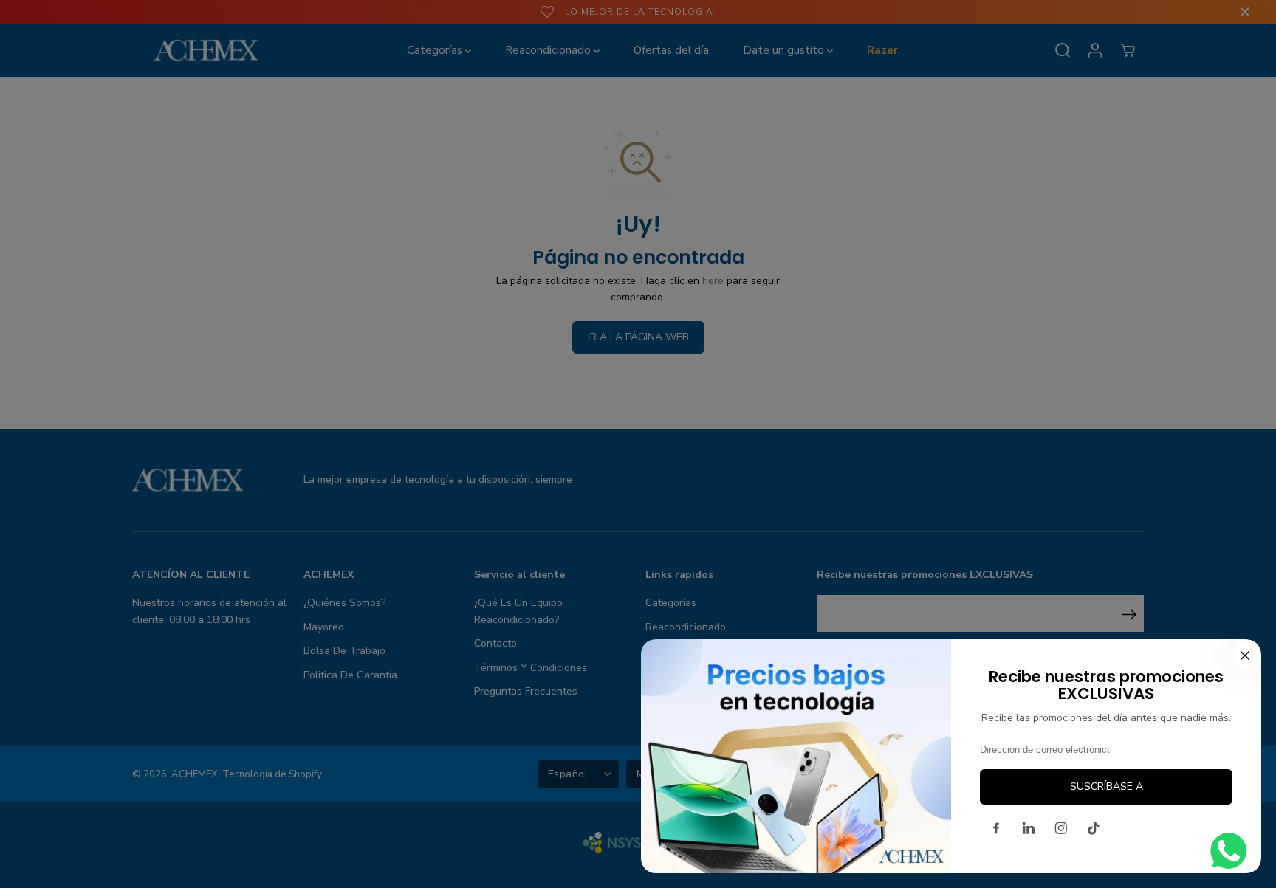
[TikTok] (1093, 828)
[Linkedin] (1028, 828)
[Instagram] (1061, 828)
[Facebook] (996, 828)
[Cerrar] (1245, 655)
